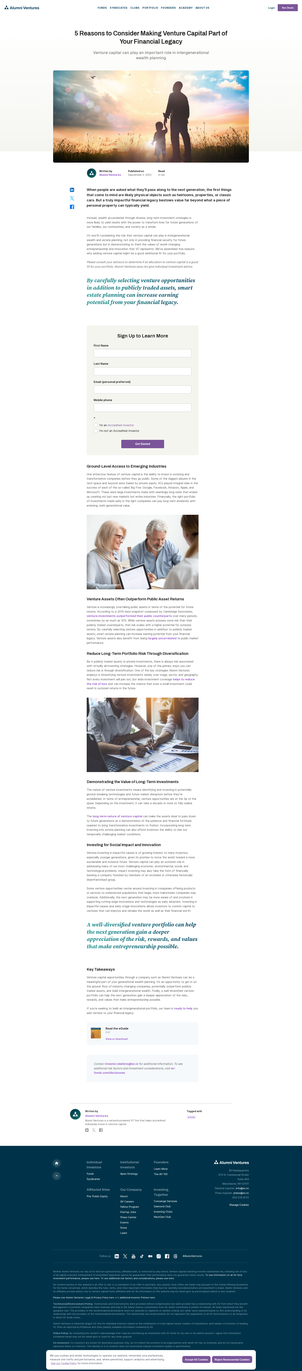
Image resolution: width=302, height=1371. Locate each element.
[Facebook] (101, 1130)
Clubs (135, 7)
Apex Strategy (129, 1173)
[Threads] (175, 1256)
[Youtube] (133, 1256)
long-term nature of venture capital (117, 816)
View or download (117, 1038)
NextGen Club (162, 1217)
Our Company (131, 1189)
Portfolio (150, 7)
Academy (186, 7)
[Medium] (150, 1256)
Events (124, 1222)
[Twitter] (94, 1130)
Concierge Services (165, 1201)
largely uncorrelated (162, 638)
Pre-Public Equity (97, 1196)
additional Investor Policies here (137, 1297)
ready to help (183, 1008)
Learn (123, 1233)
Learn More (161, 1168)
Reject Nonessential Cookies (232, 1359)
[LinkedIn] (87, 1130)
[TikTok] (142, 1256)
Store (123, 1227)
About (124, 1196)
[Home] (56, 1163)
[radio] (143, 425)
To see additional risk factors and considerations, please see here (137, 1278)
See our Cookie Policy (64, 1363)
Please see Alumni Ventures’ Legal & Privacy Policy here (83, 1297)
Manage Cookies (239, 1204)
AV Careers (127, 1201)
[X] (125, 1256)
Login (271, 7)
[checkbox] (143, 428)
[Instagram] (159, 1256)
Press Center (128, 1217)
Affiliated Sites (98, 1189)
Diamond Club (162, 1206)
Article (191, 1117)
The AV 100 (161, 1174)
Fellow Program (129, 1206)
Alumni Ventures (110, 174)
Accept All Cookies (196, 1359)
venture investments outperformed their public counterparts (129, 616)
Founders (168, 7)
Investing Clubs (163, 1211)
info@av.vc (242, 1188)
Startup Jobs (128, 1212)
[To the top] (56, 1175)
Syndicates (119, 7)
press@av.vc (241, 1193)
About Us (202, 7)
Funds (102, 7)
